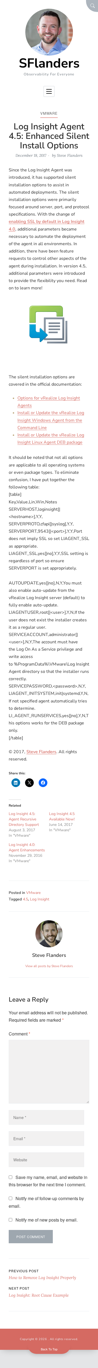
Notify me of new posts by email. (47, 1220)
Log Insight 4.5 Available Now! (62, 816)
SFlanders (49, 63)
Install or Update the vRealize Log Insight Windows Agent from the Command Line (50, 420)
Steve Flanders (69, 155)
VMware (49, 113)
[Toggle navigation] (49, 91)
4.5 (25, 899)
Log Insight (39, 899)
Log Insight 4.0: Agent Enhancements (27, 847)
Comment (19, 1034)
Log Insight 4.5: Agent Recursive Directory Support (24, 819)
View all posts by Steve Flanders (49, 966)
